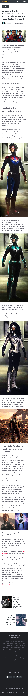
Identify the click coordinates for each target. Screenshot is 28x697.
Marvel (5, 7)
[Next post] (26, 620)
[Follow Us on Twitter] (10, 677)
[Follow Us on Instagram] (14, 677)
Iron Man (9, 23)
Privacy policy (22, 692)
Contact (15, 692)
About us (9, 692)
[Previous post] (2, 602)
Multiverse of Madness (8, 585)
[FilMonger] (5, 1)
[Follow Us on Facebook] (7, 677)
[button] (17, 1)
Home (3, 692)
